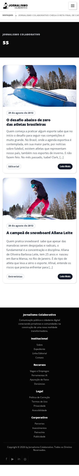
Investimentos (39, 428)
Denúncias (39, 383)
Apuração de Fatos (39, 379)
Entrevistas (15, 276)
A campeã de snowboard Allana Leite (39, 232)
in (19, 459)
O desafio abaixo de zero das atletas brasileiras (28, 122)
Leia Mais (65, 166)
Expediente (39, 349)
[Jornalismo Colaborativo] (15, 6)
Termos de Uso (39, 401)
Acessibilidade (39, 410)
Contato (39, 357)
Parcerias (39, 423)
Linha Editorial (39, 353)
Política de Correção (39, 397)
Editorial (13, 166)
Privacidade (40, 405)
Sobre (40, 344)
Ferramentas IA (39, 375)
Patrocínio (39, 432)
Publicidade (39, 436)
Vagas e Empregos (39, 371)
